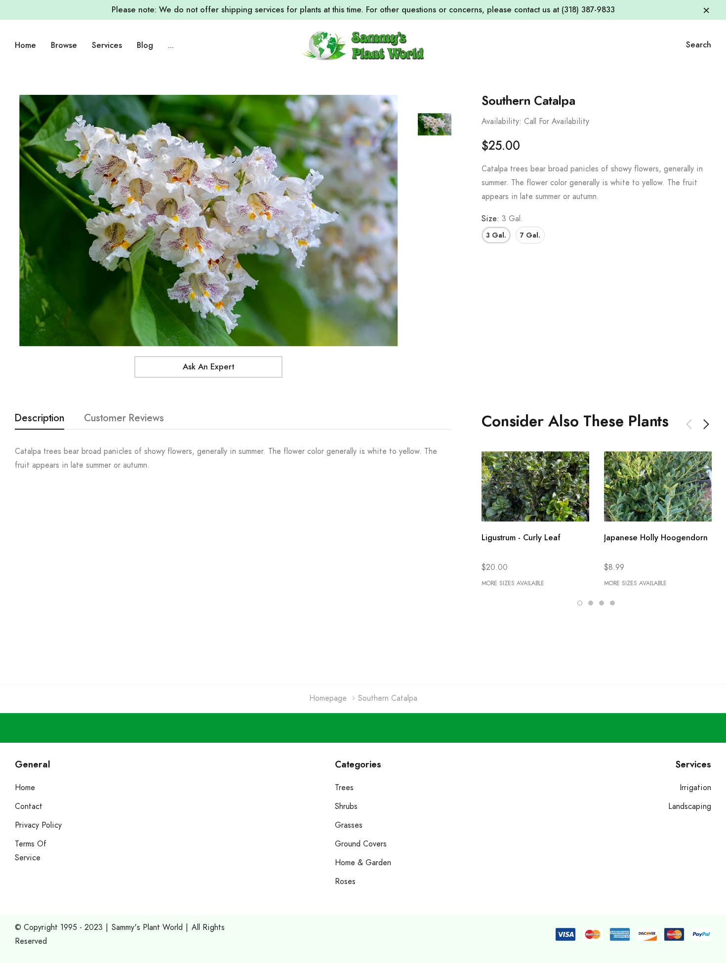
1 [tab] (579, 603)
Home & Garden (363, 863)
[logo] (363, 45)
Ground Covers (361, 844)
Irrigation (695, 788)
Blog (145, 45)
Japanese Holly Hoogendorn (656, 538)
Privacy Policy (38, 825)
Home (25, 45)
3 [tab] (601, 603)
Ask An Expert (208, 367)
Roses (345, 881)
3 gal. (496, 235)
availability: (502, 121)
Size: (502, 219)
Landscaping (689, 806)
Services (107, 45)
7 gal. (530, 235)
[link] (434, 124)
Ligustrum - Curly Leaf (521, 538)
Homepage (328, 698)
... (171, 45)
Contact (28, 806)
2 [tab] (590, 603)
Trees (344, 788)
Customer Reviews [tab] (124, 418)
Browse (64, 45)
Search (698, 45)
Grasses (349, 825)
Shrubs (346, 806)
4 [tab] (612, 603)
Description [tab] (39, 418)
